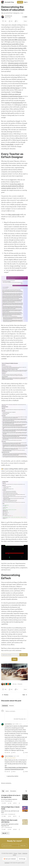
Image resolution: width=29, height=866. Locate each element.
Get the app (22, 859)
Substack (7, 862)
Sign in (25, 2)
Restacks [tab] (11, 705)
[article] (14, 799)
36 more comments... (6, 783)
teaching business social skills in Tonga (12, 44)
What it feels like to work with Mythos (9, 821)
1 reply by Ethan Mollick (12, 776)
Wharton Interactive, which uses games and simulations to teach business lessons (12, 94)
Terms (19, 853)
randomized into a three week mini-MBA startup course (13, 39)
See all (4, 833)
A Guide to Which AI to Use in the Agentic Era (10, 796)
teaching (7, 103)
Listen (25, 16)
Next (24, 694)
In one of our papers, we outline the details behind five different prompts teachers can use (12, 186)
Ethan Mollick (8, 16)
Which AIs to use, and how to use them (10, 811)
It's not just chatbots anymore (9, 799)
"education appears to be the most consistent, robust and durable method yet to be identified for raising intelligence (14, 65)
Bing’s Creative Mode (7, 144)
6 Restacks (19, 684)
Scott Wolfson (8, 724)
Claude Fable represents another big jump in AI (9, 824)
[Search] (26, 791)
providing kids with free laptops (10, 88)
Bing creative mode (13, 215)
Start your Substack (10, 859)
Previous (6, 694)
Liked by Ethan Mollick (10, 757)
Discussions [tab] (13, 791)
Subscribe (20, 2)
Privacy (15, 853)
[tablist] (8, 705)
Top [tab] (3, 791)
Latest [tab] (7, 791)
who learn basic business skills (17, 48)
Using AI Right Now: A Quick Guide (10, 808)
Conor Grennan (9, 756)
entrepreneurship (18, 103)
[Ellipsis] (27, 724)
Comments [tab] (5, 705)
